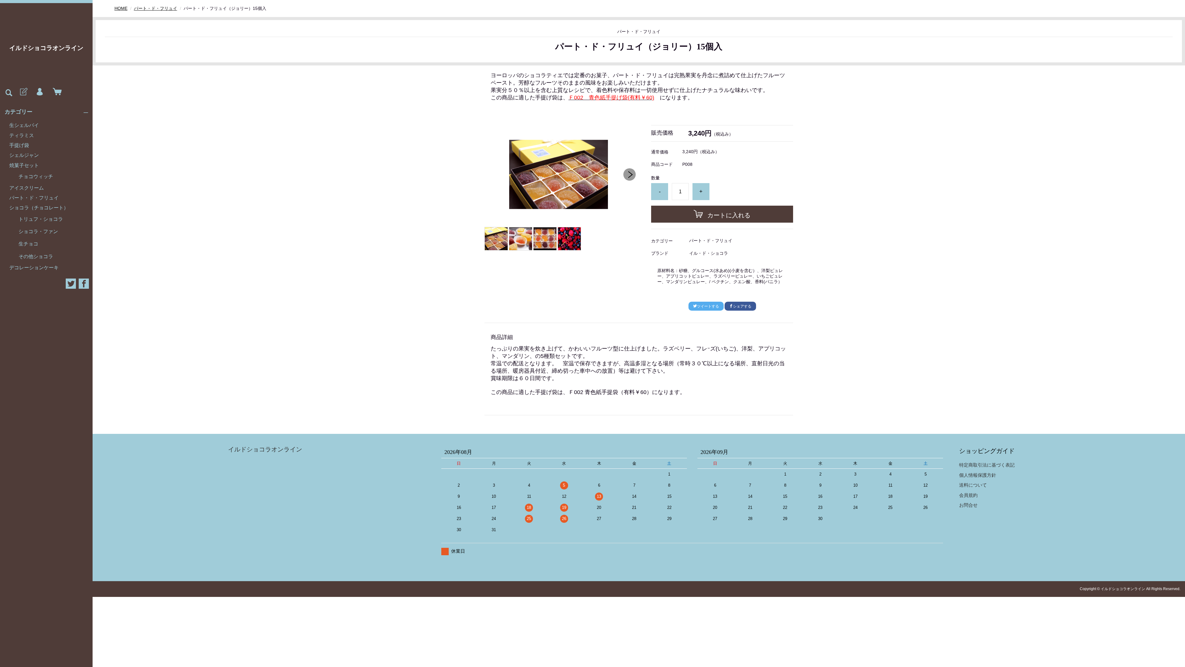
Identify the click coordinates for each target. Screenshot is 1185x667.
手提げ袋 (19, 145)
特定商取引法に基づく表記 (987, 465)
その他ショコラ (36, 256)
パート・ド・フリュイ (34, 197)
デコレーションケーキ (34, 267)
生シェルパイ (24, 125)
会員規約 (968, 495)
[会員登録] (23, 92)
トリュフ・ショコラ (41, 219)
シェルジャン (24, 155)
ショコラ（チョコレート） (39, 207)
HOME (120, 8)
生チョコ (28, 243)
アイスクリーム (26, 188)
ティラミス (21, 135)
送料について (973, 485)
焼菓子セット (24, 165)
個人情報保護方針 (977, 475)
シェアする (742, 306)
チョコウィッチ (36, 176)
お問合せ (968, 505)
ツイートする (708, 306)
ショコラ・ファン (38, 231)
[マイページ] (39, 92)
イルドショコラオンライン (46, 48)
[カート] (56, 92)
